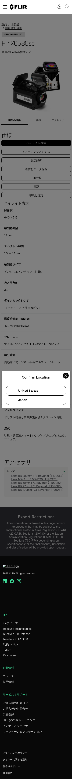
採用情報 (8, 681)
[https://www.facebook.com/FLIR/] (12, 581)
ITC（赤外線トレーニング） (20, 720)
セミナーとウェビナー (17, 725)
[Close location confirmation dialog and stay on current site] (66, 376)
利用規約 (8, 773)
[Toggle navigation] (5, 7)
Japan (22, 400)
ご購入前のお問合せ (15, 702)
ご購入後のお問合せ (15, 708)
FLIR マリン (10, 644)
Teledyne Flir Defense (16, 634)
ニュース (8, 676)
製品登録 (8, 714)
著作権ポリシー (11, 766)
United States (28, 390)
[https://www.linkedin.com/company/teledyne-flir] (5, 581)
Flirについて (10, 623)
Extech (7, 650)
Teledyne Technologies (17, 628)
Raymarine (9, 655)
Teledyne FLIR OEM (15, 639)
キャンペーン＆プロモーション (22, 731)
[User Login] (57, 7)
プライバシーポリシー (15, 752)
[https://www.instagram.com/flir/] (19, 581)
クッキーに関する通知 (15, 759)
